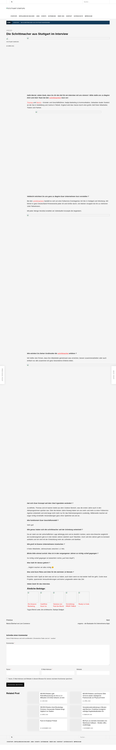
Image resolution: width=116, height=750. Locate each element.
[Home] (8, 16)
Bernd (39, 102)
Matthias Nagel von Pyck (23, 709)
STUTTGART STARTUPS (12, 41)
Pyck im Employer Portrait (23, 702)
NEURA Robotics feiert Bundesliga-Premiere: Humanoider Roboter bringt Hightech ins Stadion (43, 687)
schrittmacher (63, 353)
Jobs (38, 16)
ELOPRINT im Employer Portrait (25, 738)
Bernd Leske (36, 609)
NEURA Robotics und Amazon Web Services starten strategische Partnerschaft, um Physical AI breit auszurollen (48, 680)
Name (8, 669)
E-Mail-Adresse (47, 669)
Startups (14, 16)
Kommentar (10, 643)
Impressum (88, 16)
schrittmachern (55, 98)
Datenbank (52, 16)
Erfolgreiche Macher (26, 16)
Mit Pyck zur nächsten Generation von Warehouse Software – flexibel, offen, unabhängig (41, 731)
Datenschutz (78, 16)
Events (43, 16)
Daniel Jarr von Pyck (22, 723)
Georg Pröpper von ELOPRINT (25, 745)
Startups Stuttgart (58, 609)
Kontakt (69, 16)
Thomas (30, 102)
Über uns (61, 16)
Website (79, 669)
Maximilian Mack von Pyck (23, 716)
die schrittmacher (46, 609)
